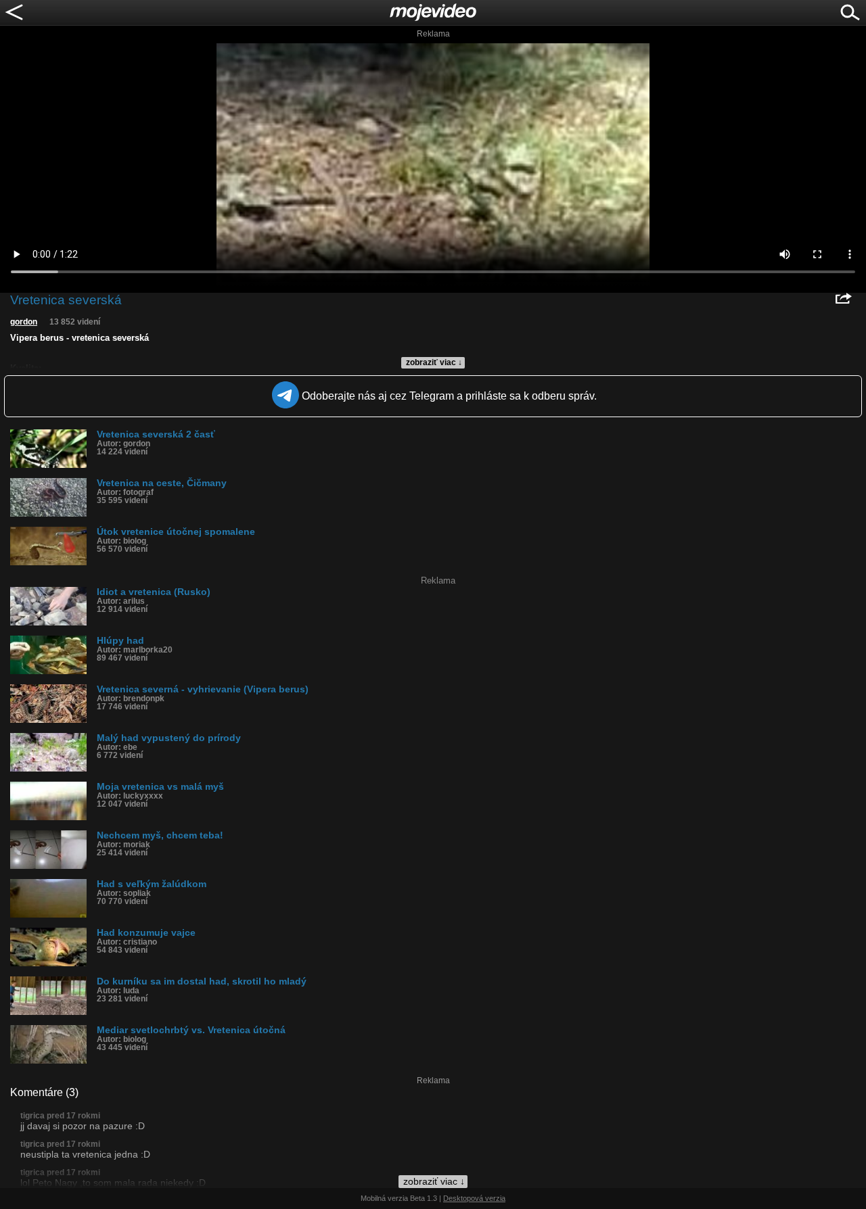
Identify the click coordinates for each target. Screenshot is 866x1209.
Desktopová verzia (474, 1198)
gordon (23, 322)
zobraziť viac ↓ (434, 362)
